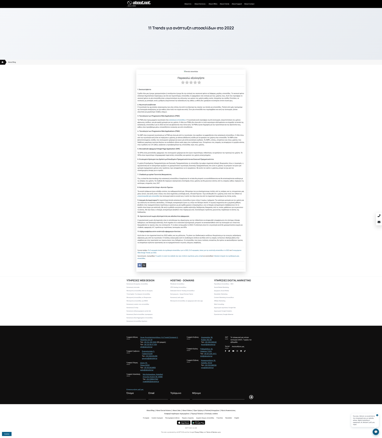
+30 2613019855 (150, 368)
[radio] (183, 83)
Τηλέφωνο (175, 393)
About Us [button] (187, 4)
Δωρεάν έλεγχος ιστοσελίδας (205, 418)
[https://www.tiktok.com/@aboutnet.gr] (245, 351)
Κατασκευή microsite (133, 287)
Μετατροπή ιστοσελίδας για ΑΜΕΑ (137, 301)
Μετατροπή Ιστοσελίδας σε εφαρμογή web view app (186, 301)
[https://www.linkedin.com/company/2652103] (241, 351)
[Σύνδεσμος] (2, 62)
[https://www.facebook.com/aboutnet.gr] (225, 351)
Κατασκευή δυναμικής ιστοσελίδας (137, 284)
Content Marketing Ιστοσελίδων (224, 297)
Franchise (220, 418)
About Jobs (177, 410)
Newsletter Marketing (220, 294)
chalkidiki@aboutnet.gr (151, 381)
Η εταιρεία (146, 418)
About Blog (12, 62)
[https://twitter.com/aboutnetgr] (229, 351)
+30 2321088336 (210, 365)
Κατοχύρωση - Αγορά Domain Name (181, 294)
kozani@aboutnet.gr (208, 344)
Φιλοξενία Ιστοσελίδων (177, 284)
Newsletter (228, 418)
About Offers (213, 4)
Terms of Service (211, 432)
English (236, 418)
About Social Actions (163, 410)
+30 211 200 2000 (150, 342)
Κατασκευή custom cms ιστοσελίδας (138, 304)
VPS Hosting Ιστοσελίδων (178, 287)
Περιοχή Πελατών (197, 414)
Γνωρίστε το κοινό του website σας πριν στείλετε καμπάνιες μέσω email (179, 256)
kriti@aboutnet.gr (206, 356)
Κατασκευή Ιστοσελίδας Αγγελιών (137, 321)
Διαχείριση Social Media (221, 290)
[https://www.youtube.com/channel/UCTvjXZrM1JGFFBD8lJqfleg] (233, 351)
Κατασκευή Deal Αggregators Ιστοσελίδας (140, 318)
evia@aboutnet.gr (207, 368)
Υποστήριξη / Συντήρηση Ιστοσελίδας (138, 294)
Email (151, 393)
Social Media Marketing (221, 287)
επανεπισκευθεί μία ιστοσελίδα (148, 196)
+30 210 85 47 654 (150, 344)
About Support (237, 4)
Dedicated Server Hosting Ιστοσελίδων (182, 290)
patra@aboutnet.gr (146, 370)
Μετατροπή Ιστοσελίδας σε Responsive (139, 297)
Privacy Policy (199, 432)
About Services (199, 4)
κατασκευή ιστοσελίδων (177, 120)
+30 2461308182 (211, 342)
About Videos (187, 410)
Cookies (6, 434)
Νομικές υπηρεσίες (188, 418)
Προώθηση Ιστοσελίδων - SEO (223, 284)
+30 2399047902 (152, 379)
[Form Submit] (251, 397)
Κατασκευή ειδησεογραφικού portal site (139, 311)
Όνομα (130, 393)
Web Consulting (219, 304)
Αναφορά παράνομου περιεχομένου (176, 414)
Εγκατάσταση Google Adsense (223, 314)
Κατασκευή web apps (177, 297)
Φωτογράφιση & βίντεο (172, 418)
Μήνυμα (196, 393)
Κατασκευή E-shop (132, 307)
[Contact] (379, 222)
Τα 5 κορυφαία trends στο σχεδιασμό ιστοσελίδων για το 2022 (168, 250)
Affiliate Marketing (219, 301)
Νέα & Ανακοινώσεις (228, 410)
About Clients (224, 4)
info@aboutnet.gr (146, 347)
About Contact (249, 4)
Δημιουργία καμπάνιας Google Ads (225, 307)
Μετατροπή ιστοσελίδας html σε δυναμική (140, 290)
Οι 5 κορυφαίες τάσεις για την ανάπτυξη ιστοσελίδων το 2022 (209, 250)
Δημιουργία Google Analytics (223, 311)
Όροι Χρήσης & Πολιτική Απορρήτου (206, 410)
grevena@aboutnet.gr (149, 358)
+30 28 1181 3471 (210, 354)
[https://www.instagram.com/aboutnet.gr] (237, 351)
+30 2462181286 (151, 356)
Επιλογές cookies (211, 414)
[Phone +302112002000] (379, 216)
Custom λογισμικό (157, 418)
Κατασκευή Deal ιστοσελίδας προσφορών (140, 314)
